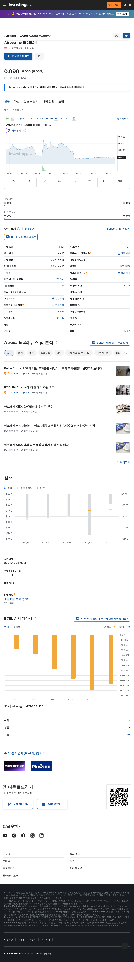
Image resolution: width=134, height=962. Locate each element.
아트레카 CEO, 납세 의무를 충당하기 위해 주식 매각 (36, 444)
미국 (127, 734)
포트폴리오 (9, 868)
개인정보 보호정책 (27, 939)
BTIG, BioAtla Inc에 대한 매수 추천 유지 (29, 387)
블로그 (6, 853)
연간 (6, 626)
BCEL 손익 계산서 (18, 618)
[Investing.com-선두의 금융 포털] (20, 5)
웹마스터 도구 (10, 875)
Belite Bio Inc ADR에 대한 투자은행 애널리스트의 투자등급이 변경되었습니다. (53, 368)
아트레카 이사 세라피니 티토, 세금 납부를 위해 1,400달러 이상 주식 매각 (49, 425)
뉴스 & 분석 (31, 101)
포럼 (61, 101)
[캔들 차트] (8, 119)
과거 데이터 (18, 110)
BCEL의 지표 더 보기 (118, 228)
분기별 (17, 626)
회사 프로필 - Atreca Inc (23, 706)
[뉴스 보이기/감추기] (74, 119)
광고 (72, 861)
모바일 (6, 861)
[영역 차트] (12, 119)
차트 (17, 101)
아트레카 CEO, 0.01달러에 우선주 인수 (28, 406)
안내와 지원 (76, 868)
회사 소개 (75, 853)
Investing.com (21, 373)
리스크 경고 (46, 939)
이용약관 (8, 939)
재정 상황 (48, 101)
